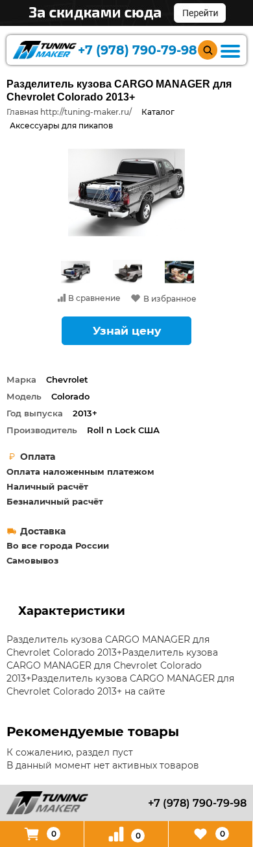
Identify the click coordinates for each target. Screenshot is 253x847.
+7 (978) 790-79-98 (137, 50)
